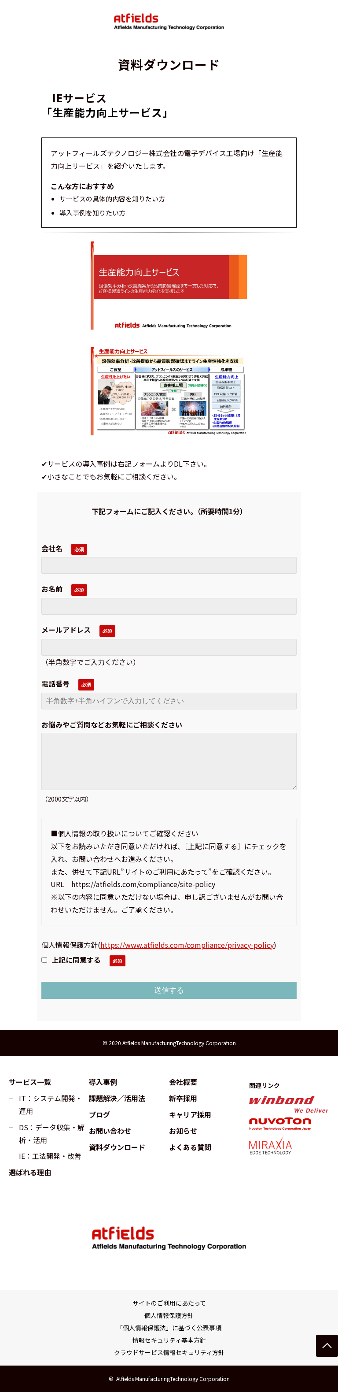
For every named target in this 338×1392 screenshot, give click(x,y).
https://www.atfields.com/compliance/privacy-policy (187, 944)
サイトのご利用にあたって (169, 1303)
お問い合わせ (110, 1130)
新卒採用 (183, 1098)
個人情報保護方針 (169, 1315)
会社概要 (183, 1081)
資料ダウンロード (117, 1147)
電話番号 (55, 683)
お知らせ (183, 1130)
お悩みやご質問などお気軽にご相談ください (111, 724)
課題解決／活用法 (117, 1098)
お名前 (51, 588)
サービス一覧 (30, 1081)
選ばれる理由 (30, 1172)
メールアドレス (66, 629)
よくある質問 (190, 1147)
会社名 (51, 548)
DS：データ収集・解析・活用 (51, 1133)
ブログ (99, 1114)
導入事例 (103, 1081)
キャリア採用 (190, 1114)
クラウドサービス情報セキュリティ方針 (169, 1352)
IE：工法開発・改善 (50, 1156)
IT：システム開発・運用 (50, 1104)
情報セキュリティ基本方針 (169, 1340)
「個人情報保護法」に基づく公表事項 (169, 1328)
